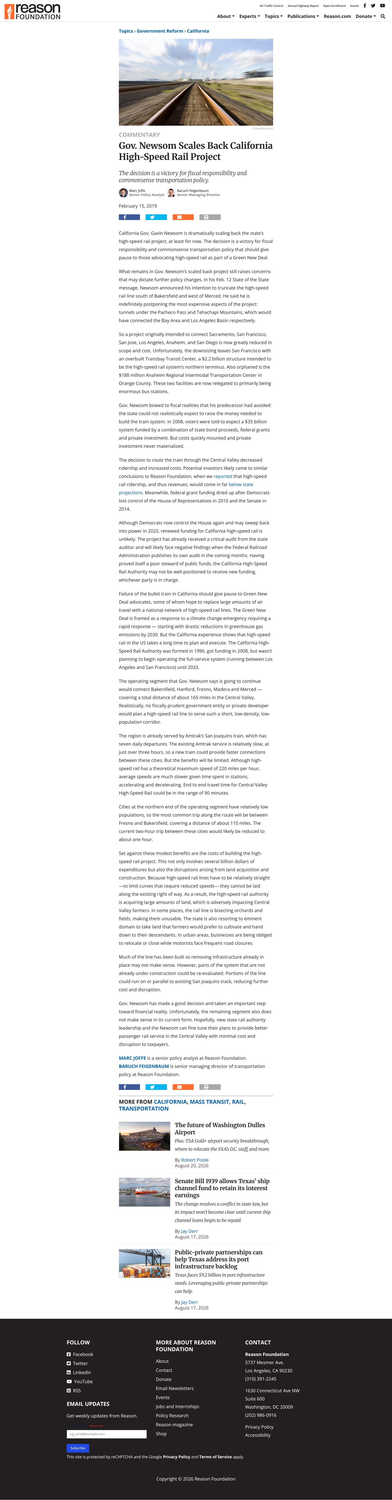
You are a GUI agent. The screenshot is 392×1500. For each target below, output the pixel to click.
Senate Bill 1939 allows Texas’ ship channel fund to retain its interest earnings (222, 1188)
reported (223, 476)
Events (354, 6)
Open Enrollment (334, 6)
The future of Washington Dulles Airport (220, 1128)
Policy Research (172, 1415)
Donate (364, 16)
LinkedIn (82, 1372)
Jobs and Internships (177, 1406)
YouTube (83, 1381)
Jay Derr (189, 1231)
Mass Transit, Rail (217, 1102)
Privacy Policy (259, 1427)
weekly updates (91, 1416)
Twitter (80, 1363)
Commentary (139, 135)
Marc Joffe (132, 1058)
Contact (164, 1370)
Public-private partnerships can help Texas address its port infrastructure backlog (219, 1259)
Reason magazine (174, 1425)
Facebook (83, 1354)
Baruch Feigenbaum (144, 1066)
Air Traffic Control (271, 6)
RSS (77, 1390)
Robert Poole (195, 1160)
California (198, 31)
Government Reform (160, 31)
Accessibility (258, 1435)
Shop (161, 1434)
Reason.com (337, 16)
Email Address (85, 1426)
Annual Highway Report (303, 6)
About (224, 16)
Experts (247, 16)
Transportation (144, 1108)
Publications (301, 16)
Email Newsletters (175, 1388)
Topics (272, 16)
